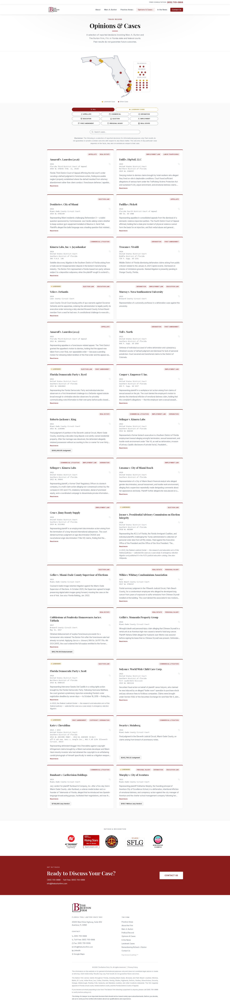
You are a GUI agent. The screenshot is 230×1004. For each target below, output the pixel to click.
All (94, 109)
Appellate (87, 114)
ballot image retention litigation (71, 586)
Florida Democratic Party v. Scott (68, 671)
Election (116, 118)
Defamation (145, 114)
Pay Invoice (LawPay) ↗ (130, 955)
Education (87, 118)
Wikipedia (122, 558)
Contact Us (176, 10)
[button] (100, 60)
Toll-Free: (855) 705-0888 (74, 880)
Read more (54, 186)
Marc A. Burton (110, 10)
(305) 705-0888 (53, 880)
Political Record (128, 933)
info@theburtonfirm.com (57, 883)
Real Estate (145, 123)
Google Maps (79, 954)
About (97, 10)
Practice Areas (127, 10)
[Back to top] (224, 999)
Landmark (57, 286)
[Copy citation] (110, 164)
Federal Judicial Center (138, 550)
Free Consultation (166, 2)
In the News (162, 10)
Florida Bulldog (74, 595)
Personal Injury (116, 123)
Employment (145, 118)
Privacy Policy (133, 967)
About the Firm (127, 925)
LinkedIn (76, 950)
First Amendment (87, 123)
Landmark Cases (138, 109)
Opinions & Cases (145, 10)
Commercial (116, 114)
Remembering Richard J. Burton (134, 947)
